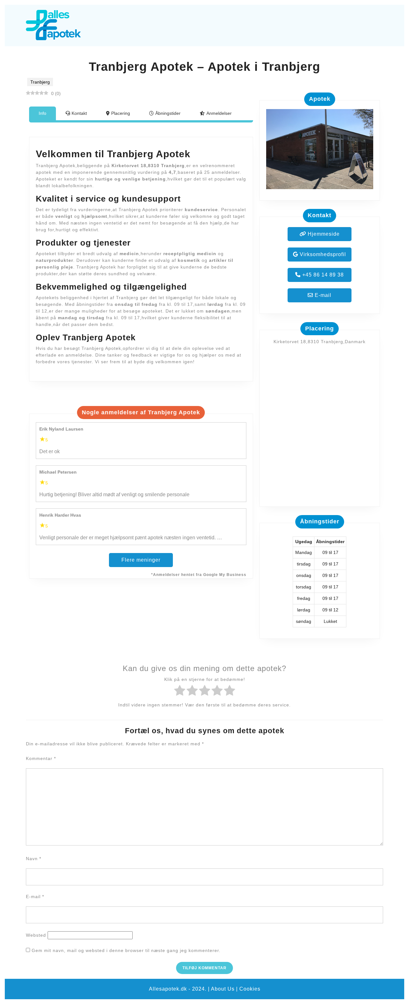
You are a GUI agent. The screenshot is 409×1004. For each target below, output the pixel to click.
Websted (36, 935)
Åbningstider (168, 113)
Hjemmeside (323, 234)
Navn (33, 858)
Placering (120, 113)
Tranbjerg (40, 82)
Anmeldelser (219, 113)
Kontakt (79, 113)
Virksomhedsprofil (322, 254)
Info (42, 113)
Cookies (249, 989)
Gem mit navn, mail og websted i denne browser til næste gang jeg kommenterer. (126, 950)
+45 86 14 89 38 (322, 274)
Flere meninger (140, 560)
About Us (223, 989)
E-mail (322, 295)
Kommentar (41, 758)
